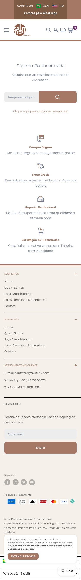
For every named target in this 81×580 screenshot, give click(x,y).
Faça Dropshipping (18, 293)
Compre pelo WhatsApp (40, 13)
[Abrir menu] (6, 30)
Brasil (45, 6)
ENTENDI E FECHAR (23, 556)
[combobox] (40, 573)
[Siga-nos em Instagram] (16, 482)
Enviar (41, 448)
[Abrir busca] (48, 30)
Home (8, 281)
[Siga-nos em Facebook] (7, 482)
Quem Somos (14, 287)
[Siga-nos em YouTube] (32, 482)
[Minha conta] (56, 30)
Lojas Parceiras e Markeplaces (25, 299)
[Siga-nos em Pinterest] (24, 482)
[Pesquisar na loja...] (58, 97)
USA (61, 6)
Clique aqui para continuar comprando (40, 111)
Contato (10, 305)
